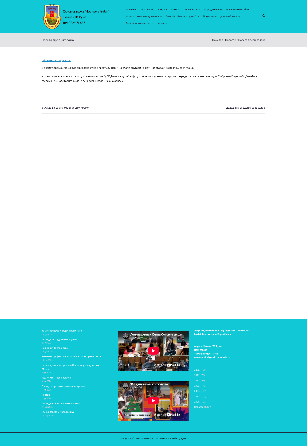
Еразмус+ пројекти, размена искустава (63, 386)
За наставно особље (237, 9)
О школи (145, 9)
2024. (197, 390)
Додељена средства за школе (244, 107)
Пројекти (208, 16)
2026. (197, 401)
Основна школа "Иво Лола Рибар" (160, 438)
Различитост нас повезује (56, 377)
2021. (197, 375)
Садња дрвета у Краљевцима (58, 411)
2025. (197, 396)
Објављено (56, 60)
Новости (176, 9)
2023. (197, 385)
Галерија (162, 9)
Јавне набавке (229, 16)
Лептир (46, 394)
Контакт (162, 23)
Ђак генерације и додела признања (62, 330)
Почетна (131, 9)
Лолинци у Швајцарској (55, 347)
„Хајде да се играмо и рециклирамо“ (67, 107)
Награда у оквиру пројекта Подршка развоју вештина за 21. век (73, 367)
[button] (151, 9)
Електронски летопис (138, 23)
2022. (197, 380)
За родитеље (211, 9)
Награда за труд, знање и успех (59, 339)
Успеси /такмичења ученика (142, 16)
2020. (197, 369)
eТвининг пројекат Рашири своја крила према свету (71, 356)
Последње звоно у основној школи (61, 403)
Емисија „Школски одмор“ (181, 16)
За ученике (190, 9)
